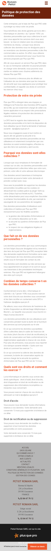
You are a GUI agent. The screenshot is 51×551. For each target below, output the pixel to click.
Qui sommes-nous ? (26, 453)
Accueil (25, 448)
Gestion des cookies (25, 475)
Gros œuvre (25, 450)
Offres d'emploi (25, 456)
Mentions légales (25, 467)
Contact (25, 464)
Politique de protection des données (25, 473)
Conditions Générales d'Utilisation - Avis (25, 470)
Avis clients (25, 459)
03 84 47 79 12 (26, 498)
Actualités (25, 462)
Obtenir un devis (37, 546)
